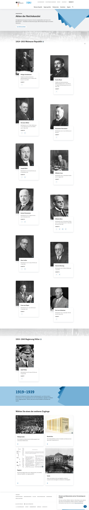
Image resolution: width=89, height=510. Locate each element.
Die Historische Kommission (51, 1)
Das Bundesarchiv (41, 1)
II (59, 229)
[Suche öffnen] (72, 7)
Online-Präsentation (41, 496)
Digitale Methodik (19, 498)
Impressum (39, 506)
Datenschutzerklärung (79, 503)
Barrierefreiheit (33, 506)
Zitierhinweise (49, 496)
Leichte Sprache (20, 503)
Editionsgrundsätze (27, 496)
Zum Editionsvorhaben (21, 26)
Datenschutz (44, 506)
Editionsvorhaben (19, 496)
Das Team (34, 496)
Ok (85, 506)
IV (65, 229)
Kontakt (58, 1)
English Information (29, 503)
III (62, 229)
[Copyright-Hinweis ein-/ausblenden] (43, 41)
